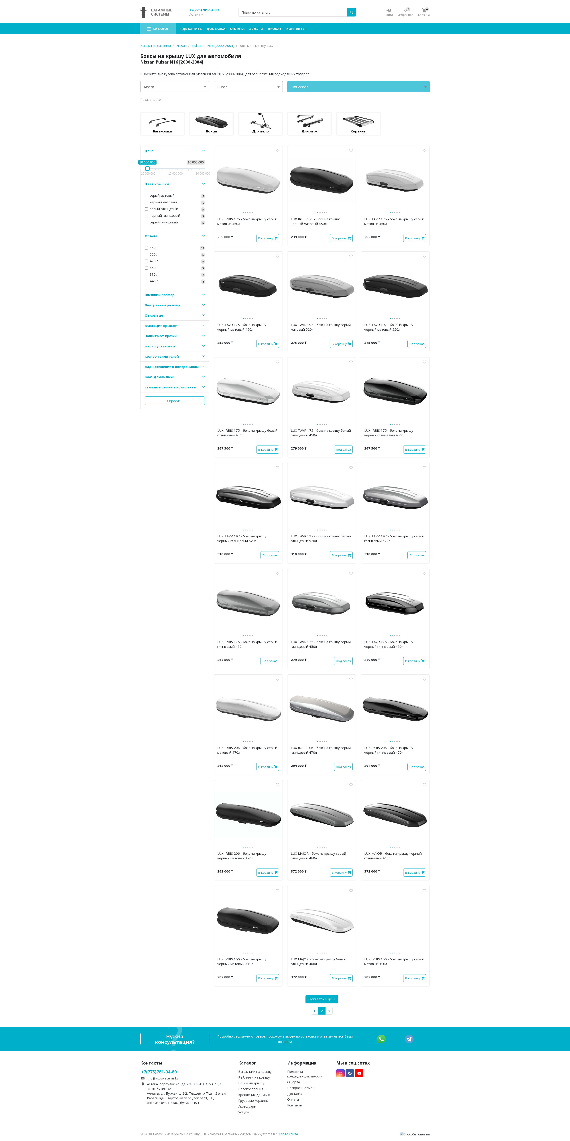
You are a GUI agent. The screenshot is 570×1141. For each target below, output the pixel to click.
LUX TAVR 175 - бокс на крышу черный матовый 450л (241, 327)
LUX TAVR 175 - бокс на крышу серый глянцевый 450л (321, 644)
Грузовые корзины (253, 1100)
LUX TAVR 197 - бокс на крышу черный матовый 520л (388, 327)
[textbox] (358, 86)
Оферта (293, 1082)
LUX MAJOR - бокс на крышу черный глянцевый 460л (393, 855)
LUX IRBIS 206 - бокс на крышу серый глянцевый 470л (321, 750)
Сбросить (175, 400)
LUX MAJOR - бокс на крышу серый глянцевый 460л (318, 855)
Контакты (295, 28)
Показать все (150, 99)
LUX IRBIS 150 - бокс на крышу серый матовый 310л (394, 961)
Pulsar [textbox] (222, 87)
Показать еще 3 (322, 999)
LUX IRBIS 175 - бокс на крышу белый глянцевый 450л (247, 432)
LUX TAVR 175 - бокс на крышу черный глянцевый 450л (388, 644)
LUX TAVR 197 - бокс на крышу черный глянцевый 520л (241, 538)
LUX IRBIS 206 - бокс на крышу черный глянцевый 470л (388, 750)
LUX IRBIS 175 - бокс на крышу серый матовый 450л (247, 221)
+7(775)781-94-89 (204, 10)
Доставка (215, 28)
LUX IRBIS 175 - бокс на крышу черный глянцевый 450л (388, 432)
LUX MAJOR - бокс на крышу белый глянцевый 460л (318, 961)
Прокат (275, 28)
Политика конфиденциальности (305, 1073)
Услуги (256, 28)
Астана (195, 14)
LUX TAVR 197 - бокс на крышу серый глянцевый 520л (394, 538)
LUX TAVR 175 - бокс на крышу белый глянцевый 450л (321, 432)
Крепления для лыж (254, 1094)
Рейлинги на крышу (254, 1077)
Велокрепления (250, 1089)
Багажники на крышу (255, 1071)
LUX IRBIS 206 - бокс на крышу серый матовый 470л (247, 750)
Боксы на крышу (251, 1083)
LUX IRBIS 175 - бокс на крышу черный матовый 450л (315, 221)
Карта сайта (288, 1134)
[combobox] (174, 86)
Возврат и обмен (301, 1087)
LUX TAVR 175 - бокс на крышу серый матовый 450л (394, 221)
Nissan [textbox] (149, 87)
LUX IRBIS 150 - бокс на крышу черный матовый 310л (241, 961)
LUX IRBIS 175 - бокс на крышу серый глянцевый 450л (247, 644)
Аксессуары (247, 1106)
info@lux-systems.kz (163, 1078)
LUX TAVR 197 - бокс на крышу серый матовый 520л (321, 327)
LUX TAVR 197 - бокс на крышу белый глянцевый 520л (321, 538)
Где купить (191, 28)
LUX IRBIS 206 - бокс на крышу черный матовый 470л (241, 855)
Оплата (237, 28)
